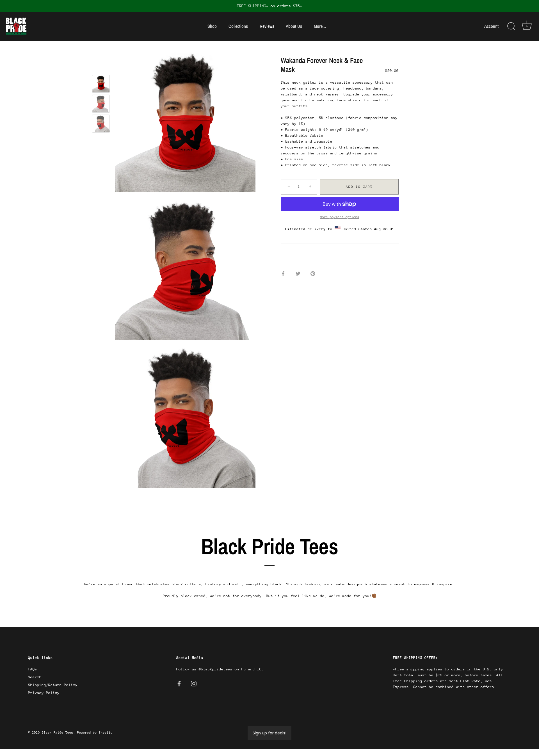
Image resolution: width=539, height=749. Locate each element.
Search (35, 677)
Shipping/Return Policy (52, 685)
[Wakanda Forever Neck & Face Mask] (101, 84)
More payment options (339, 217)
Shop (212, 26)
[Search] (511, 26)
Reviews (267, 26)
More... (320, 26)
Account (491, 26)
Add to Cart (359, 187)
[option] (101, 85)
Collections (238, 26)
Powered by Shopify (95, 732)
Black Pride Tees (57, 732)
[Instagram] (194, 683)
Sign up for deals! (269, 733)
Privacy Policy (44, 693)
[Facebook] (179, 683)
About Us (294, 26)
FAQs (32, 669)
